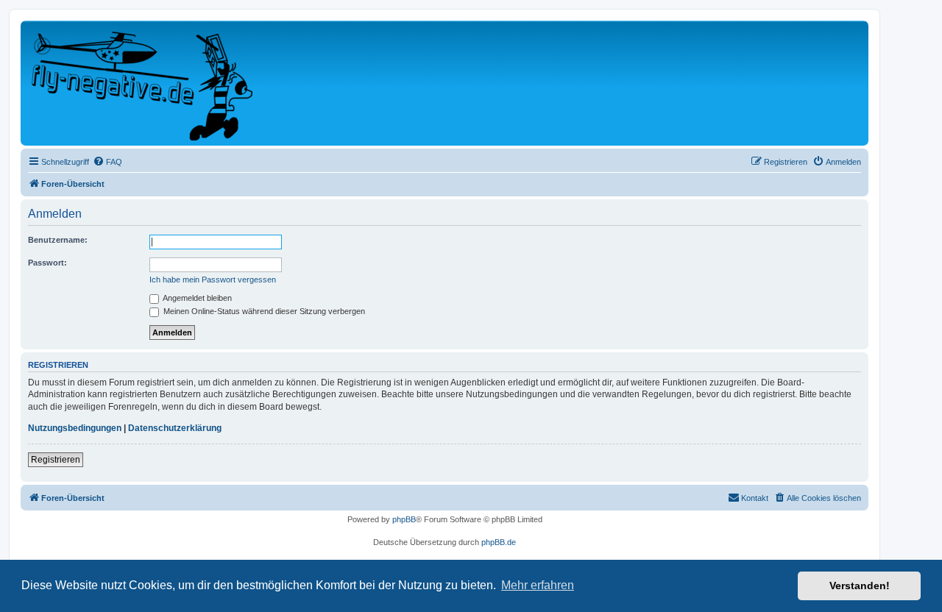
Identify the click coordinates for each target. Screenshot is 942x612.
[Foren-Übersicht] (143, 83)
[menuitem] (107, 162)
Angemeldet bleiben (196, 297)
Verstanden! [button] (859, 585)
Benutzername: (58, 239)
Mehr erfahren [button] (537, 585)
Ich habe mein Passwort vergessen (212, 279)
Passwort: (47, 262)
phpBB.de (498, 542)
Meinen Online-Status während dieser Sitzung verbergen (263, 311)
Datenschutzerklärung (175, 428)
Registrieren (55, 460)
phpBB (404, 519)
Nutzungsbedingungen (74, 428)
